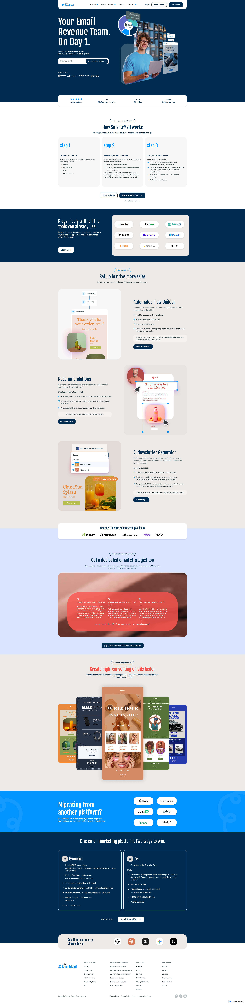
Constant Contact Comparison (120, 974)
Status (164, 985)
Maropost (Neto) (89, 982)
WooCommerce (89, 978)
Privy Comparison (116, 985)
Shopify (86, 966)
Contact (139, 985)
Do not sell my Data (144, 996)
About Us (122, 4)
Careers (138, 989)
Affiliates (165, 970)
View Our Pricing (106, 919)
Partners (165, 966)
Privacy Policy (125, 996)
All (85, 985)
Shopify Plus (88, 970)
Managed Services (142, 982)
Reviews (139, 974)
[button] (94, 5)
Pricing (103, 4)
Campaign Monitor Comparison (121, 970)
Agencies (165, 974)
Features (139, 966)
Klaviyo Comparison (117, 978)
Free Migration (141, 978)
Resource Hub (167, 978)
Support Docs (166, 982)
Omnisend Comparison (118, 982)
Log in (147, 4)
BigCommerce (89, 974)
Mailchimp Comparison (118, 966)
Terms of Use (114, 996)
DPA (133, 996)
